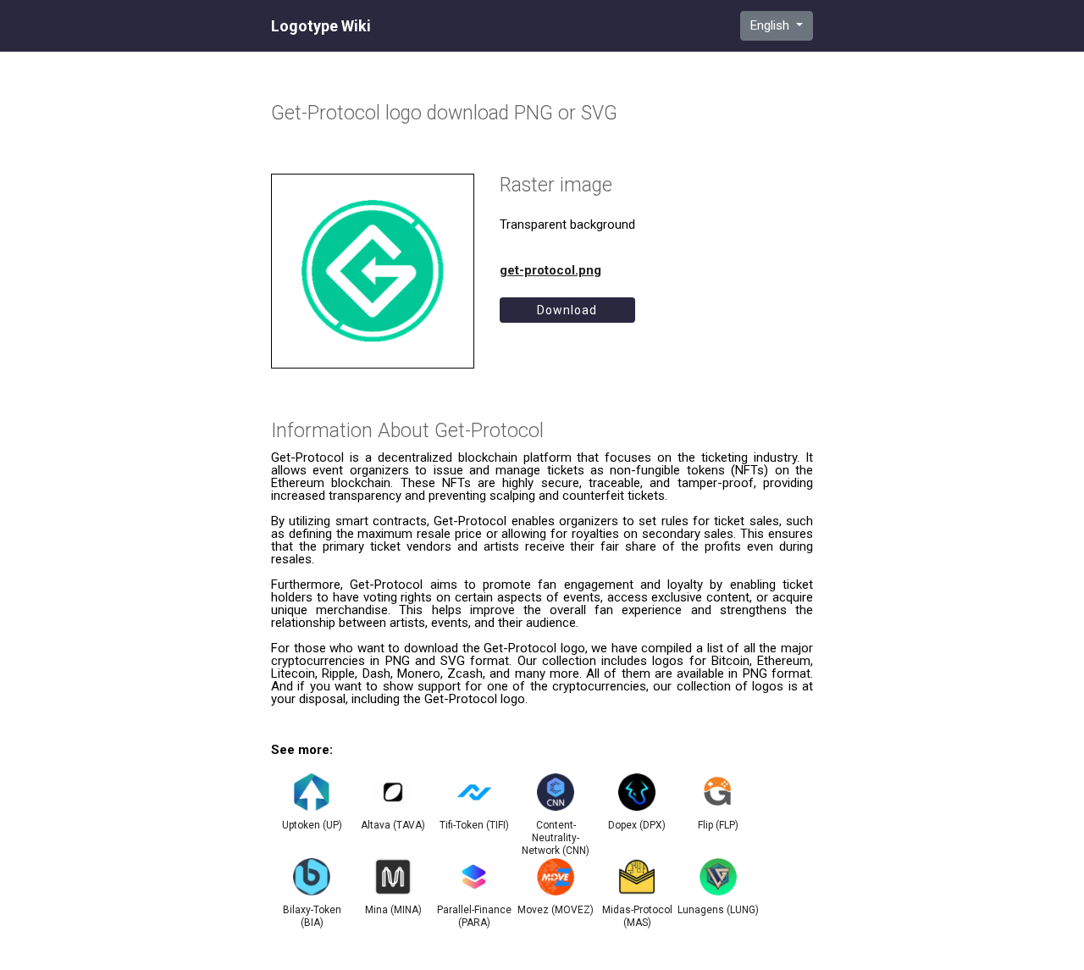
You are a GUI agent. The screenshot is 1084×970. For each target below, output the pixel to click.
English (771, 25)
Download (567, 310)
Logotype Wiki (321, 26)
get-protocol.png (550, 270)
